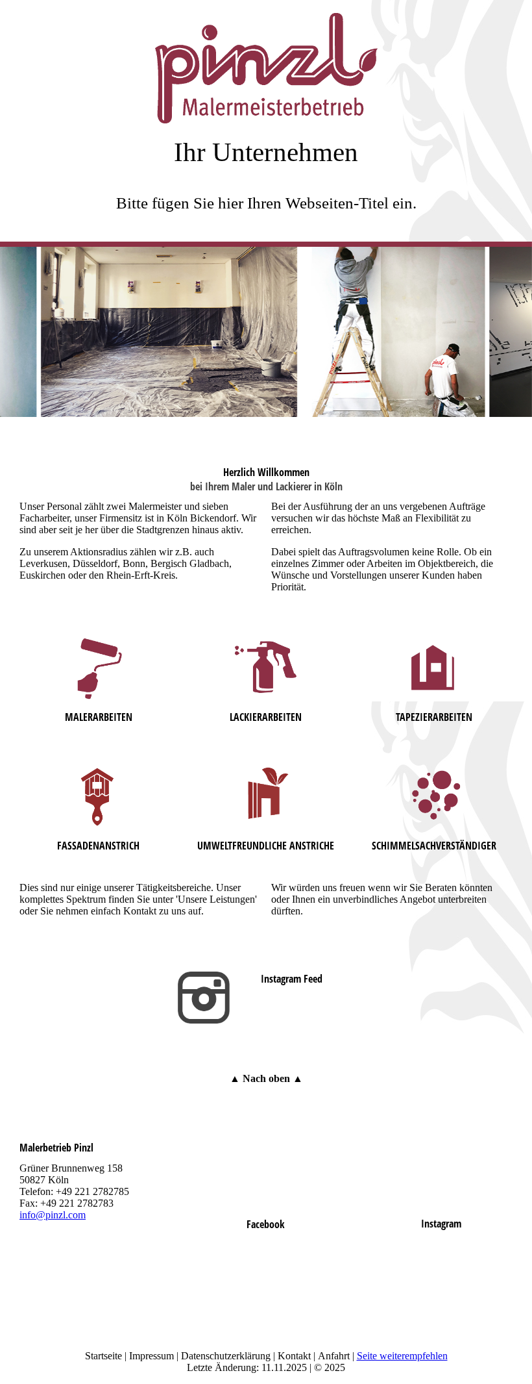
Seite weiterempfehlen (402, 1355)
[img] (266, 61)
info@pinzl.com (52, 1214)
